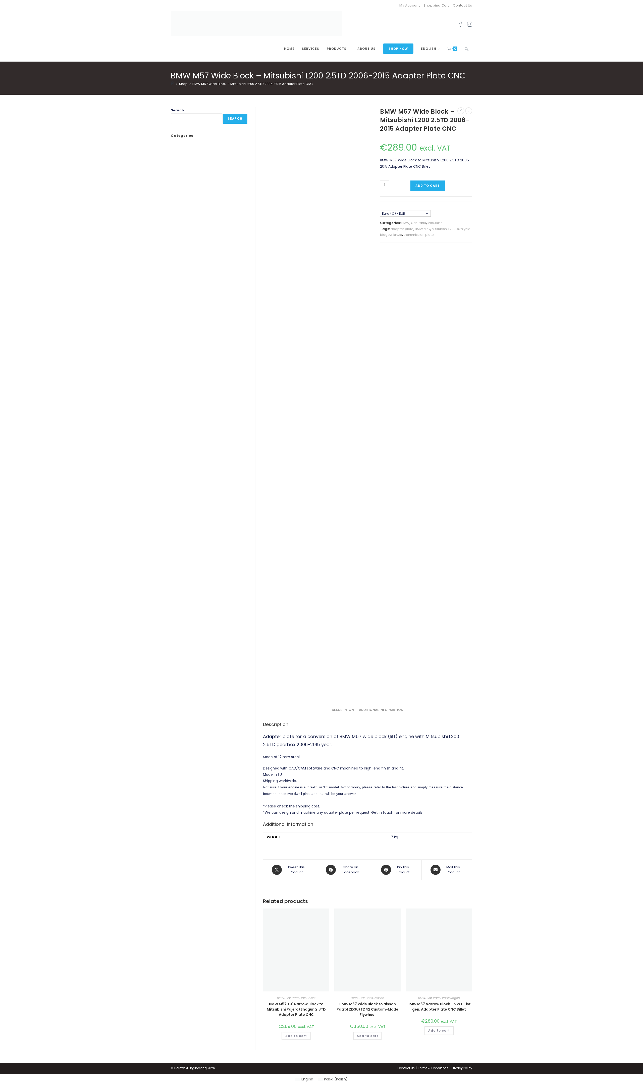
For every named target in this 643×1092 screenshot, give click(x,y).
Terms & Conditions (433, 1068)
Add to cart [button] (296, 1036)
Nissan (379, 998)
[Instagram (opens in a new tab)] (469, 24)
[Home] (172, 83)
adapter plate (402, 228)
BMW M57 (422, 228)
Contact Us (462, 5)
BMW (405, 222)
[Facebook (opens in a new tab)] (460, 24)
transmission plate (419, 234)
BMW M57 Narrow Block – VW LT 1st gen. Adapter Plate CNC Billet (439, 1007)
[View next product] (468, 110)
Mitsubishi (435, 222)
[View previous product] (460, 110)
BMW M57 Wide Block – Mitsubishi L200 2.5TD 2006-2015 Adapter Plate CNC (252, 83)
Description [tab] (343, 710)
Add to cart (427, 186)
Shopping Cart (436, 5)
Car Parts (418, 222)
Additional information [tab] (381, 710)
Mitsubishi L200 (444, 228)
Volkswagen (451, 998)
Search (177, 110)
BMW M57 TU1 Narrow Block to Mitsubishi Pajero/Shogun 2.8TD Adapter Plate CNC (296, 1009)
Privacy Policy (462, 1068)
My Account (409, 5)
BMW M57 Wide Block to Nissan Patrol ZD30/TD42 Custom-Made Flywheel (367, 1009)
